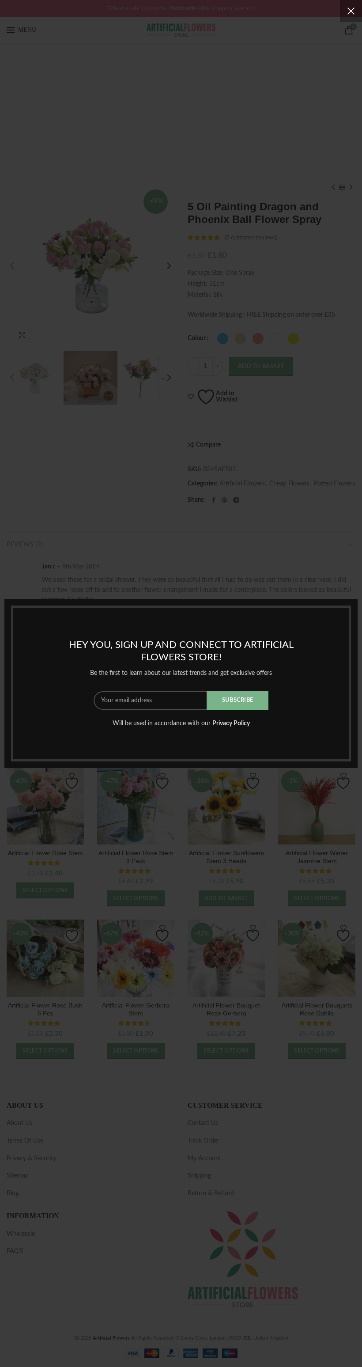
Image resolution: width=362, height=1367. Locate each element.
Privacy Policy (231, 723)
